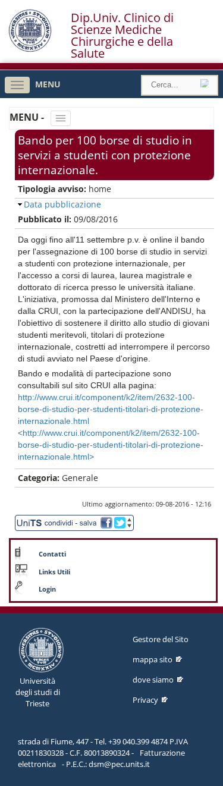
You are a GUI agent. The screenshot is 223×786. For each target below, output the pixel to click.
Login (47, 589)
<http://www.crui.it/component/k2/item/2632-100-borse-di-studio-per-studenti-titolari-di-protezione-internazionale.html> (110, 444)
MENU (48, 84)
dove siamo (153, 679)
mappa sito (152, 659)
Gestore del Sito (161, 639)
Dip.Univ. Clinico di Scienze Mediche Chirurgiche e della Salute (122, 35)
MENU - (28, 117)
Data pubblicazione (62, 204)
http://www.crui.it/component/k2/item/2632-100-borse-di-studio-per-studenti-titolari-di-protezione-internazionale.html (110, 409)
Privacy (145, 699)
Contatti (52, 554)
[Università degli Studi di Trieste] (30, 49)
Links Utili (54, 572)
